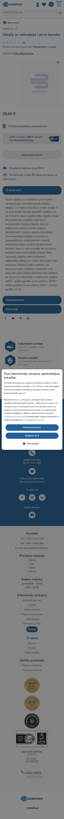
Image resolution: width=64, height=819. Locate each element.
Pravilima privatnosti (14, 416)
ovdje (33, 386)
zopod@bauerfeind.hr (33, 420)
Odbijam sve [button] (32, 435)
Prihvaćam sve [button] (32, 427)
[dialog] (32, 409)
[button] (32, 444)
